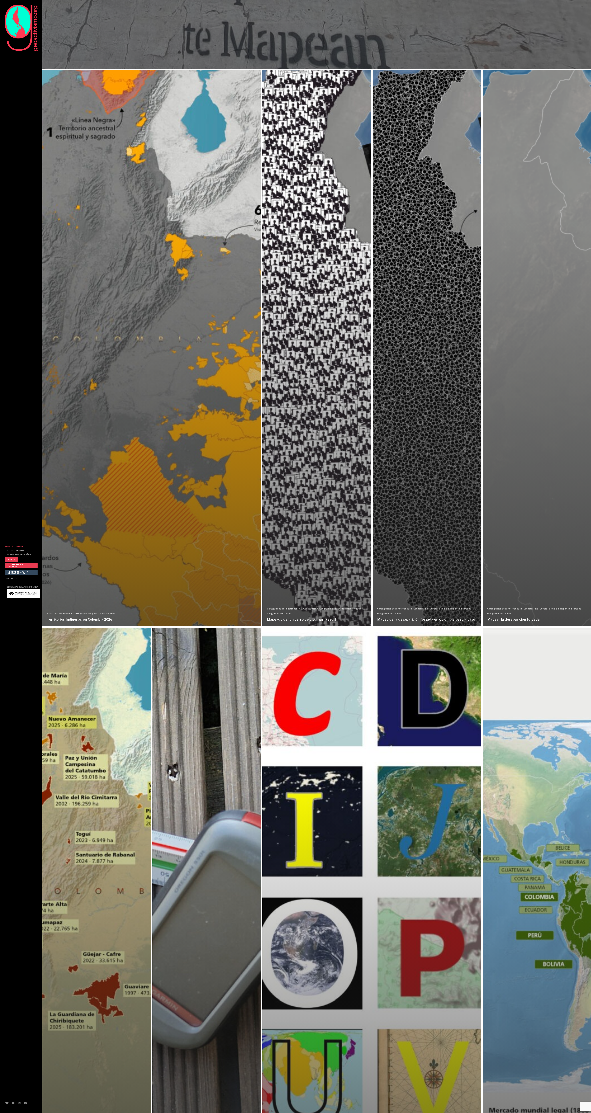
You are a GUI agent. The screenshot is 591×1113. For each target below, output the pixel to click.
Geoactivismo (107, 613)
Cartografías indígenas (85, 613)
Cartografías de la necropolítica (284, 608)
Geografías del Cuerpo (279, 613)
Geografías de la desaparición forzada (340, 608)
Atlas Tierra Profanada (59, 613)
